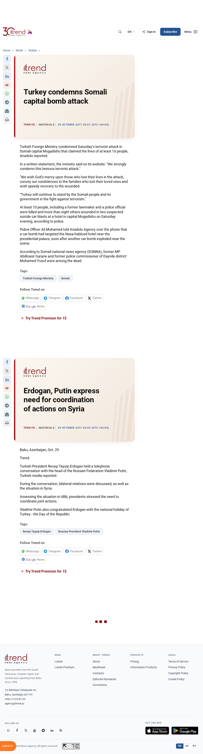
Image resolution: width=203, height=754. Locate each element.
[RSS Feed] (60, 730)
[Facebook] (17, 730)
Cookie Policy (176, 679)
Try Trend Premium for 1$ (45, 318)
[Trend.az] (17, 31)
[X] (25, 730)
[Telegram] (43, 730)
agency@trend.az (14, 703)
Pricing (134, 661)
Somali (65, 278)
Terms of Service (178, 661)
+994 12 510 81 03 (15, 699)
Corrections (100, 685)
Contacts (98, 673)
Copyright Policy (178, 673)
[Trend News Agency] (16, 659)
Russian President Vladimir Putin (79, 531)
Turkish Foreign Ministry (38, 278)
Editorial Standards (104, 679)
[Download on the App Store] (157, 731)
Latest (59, 661)
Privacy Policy (176, 667)
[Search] (120, 32)
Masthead (99, 667)
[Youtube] (34, 730)
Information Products (143, 667)
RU (194, 745)
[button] (7, 59)
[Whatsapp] (8, 730)
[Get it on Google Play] (184, 731)
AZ (187, 745)
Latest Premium (64, 667)
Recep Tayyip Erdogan (37, 531)
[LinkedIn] (52, 730)
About (96, 661)
